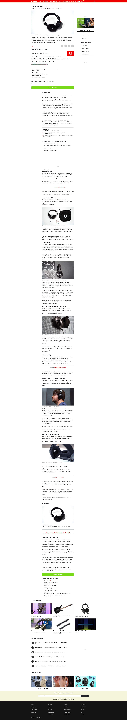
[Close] (82, 349)
